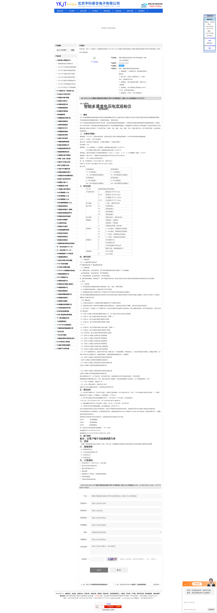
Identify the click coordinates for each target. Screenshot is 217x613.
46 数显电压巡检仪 (102, 49)
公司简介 (95, 11)
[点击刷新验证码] (112, 559)
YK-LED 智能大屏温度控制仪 (67, 70)
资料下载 (130, 11)
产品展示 (72, 11)
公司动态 (118, 11)
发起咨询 (211, 609)
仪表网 (108, 604)
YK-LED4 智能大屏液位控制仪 (66, 77)
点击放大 (95, 62)
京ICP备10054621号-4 (147, 598)
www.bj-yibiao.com (127, 598)
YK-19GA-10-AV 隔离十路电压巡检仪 (120, 49)
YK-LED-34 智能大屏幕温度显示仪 (67, 67)
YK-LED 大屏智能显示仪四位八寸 (67, 84)
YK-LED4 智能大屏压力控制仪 (66, 74)
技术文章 (83, 11)
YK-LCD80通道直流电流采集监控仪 (97, 584)
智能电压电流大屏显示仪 (65, 63)
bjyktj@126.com (152, 596)
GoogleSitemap (113, 598)
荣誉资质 (107, 11)
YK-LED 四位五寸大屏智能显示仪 (67, 88)
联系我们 (141, 11)
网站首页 (60, 11)
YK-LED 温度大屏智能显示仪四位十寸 (67, 81)
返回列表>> (156, 584)
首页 (87, 49)
